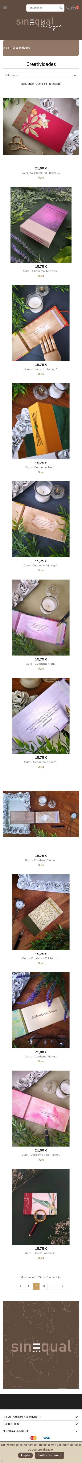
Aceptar (25, 1455)
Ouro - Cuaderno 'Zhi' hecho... (41, 958)
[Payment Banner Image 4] (47, 1438)
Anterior (20, 1286)
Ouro (41, 177)
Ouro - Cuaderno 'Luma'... (41, 860)
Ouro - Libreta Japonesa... (41, 1253)
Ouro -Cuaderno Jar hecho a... (41, 172)
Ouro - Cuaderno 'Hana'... (41, 1056)
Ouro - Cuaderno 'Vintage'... (41, 565)
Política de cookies (50, 1455)
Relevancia (41, 76)
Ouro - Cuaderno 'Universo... (41, 271)
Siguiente (62, 1286)
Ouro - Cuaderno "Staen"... (41, 762)
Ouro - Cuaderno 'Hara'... (41, 467)
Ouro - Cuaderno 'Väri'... (41, 663)
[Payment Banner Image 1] (35, 1438)
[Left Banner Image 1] (41, 1344)
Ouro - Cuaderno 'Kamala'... (41, 369)
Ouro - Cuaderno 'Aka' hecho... (41, 1154)
